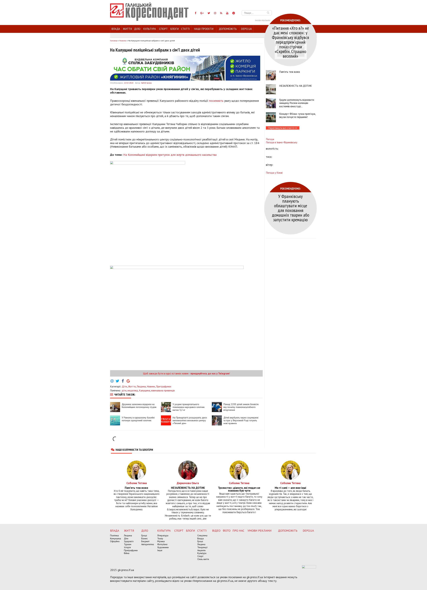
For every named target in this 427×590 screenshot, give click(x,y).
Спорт (163, 29)
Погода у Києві (274, 172)
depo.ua (246, 29)
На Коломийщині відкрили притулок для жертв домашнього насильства (170, 155)
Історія (127, 547)
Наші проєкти (203, 29)
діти (124, 390)
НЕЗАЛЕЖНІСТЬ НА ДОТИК (295, 85)
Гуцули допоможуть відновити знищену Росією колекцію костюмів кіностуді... (296, 103)
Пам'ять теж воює (289, 71)
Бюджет (145, 541)
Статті (185, 29)
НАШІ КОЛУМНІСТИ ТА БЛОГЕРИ (134, 450)
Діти (124, 386)
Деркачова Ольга (188, 483)
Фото (227, 530)
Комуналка (115, 538)
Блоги (174, 29)
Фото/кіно (162, 544)
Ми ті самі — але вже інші (290, 487)
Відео (216, 530)
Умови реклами (262, 20)
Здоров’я (128, 541)
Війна (126, 553)
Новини (151, 386)
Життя (127, 29)
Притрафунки (163, 386)
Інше (159, 550)
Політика (114, 535)
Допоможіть (228, 29)
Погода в (281, 142)
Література (162, 535)
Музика (161, 541)
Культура (149, 29)
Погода (270, 139)
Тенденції (202, 547)
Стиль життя (203, 559)
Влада (115, 29)
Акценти (201, 550)
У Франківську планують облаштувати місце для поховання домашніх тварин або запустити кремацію (290, 208)
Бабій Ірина (146, 83)
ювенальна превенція (163, 390)
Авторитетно (147, 544)
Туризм (127, 544)
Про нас (238, 530)
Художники (163, 547)
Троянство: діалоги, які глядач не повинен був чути (239, 489)
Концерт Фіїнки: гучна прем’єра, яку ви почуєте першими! (297, 115)
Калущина (144, 390)
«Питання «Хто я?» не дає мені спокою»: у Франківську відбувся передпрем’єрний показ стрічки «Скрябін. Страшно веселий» (290, 42)
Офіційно (115, 541)
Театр (160, 538)
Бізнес (144, 538)
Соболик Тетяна (136, 483)
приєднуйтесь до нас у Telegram (209, 373)
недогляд (132, 390)
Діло (137, 29)
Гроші (144, 535)
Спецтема (202, 535)
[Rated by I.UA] (309, 567)
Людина (141, 386)
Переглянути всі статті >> (282, 128)
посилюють (216, 101)
